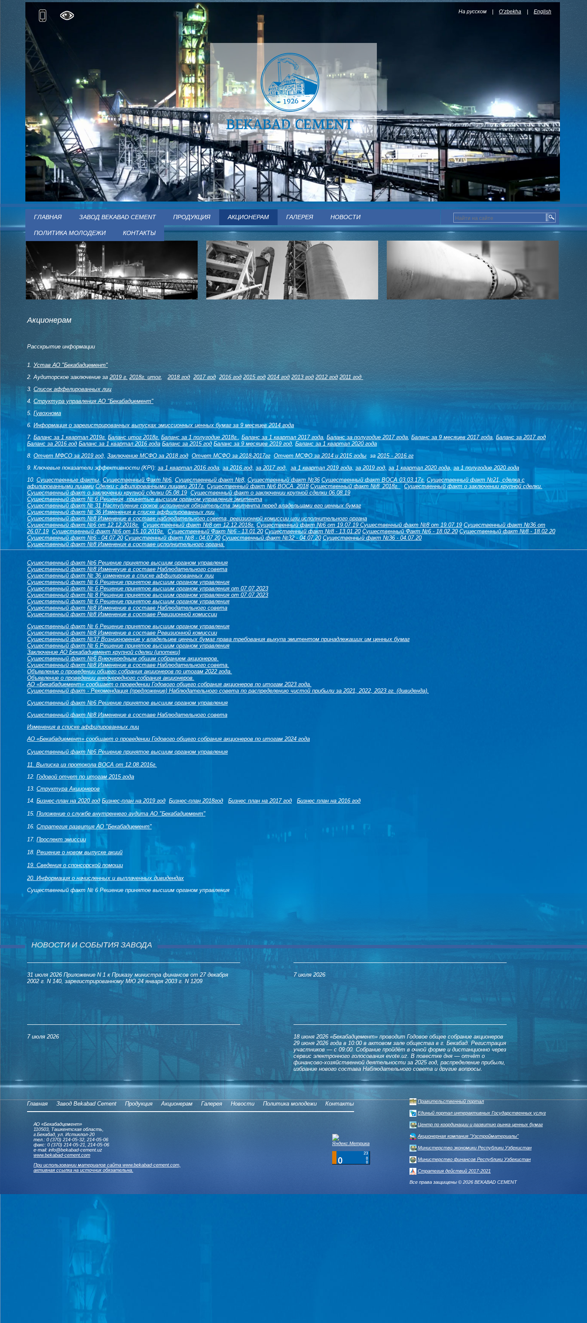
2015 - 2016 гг (395, 455)
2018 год (179, 377)
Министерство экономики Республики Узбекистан (475, 1147)
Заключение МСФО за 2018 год (147, 455)
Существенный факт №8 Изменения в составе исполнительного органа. (126, 544)
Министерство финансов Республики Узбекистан (474, 1159)
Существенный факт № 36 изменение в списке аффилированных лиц (120, 575)
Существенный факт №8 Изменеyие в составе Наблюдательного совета (127, 569)
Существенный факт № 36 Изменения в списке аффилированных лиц (120, 512)
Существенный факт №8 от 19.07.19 (411, 525)
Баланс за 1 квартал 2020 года (336, 443)
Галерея (299, 217)
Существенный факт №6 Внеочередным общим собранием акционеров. (123, 658)
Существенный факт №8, (210, 480)
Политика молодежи (70, 232)
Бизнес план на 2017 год (260, 800)
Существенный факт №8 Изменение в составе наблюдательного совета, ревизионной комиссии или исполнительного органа (197, 518)
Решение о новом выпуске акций (79, 852)
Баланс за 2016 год (52, 443)
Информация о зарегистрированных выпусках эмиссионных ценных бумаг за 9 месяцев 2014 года (164, 425)
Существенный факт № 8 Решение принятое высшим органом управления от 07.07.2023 (147, 595)
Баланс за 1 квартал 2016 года (119, 443)
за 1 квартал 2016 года (188, 467)
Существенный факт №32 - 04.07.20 (271, 538)
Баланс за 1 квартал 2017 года (282, 437)
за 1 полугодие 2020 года (486, 467)
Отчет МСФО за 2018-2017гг (231, 455)
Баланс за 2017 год (521, 437)
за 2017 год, (271, 467)
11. (31, 764)
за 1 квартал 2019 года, (322, 467)
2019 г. (119, 377)
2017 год (204, 377)
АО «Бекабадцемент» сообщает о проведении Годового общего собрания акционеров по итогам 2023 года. (169, 684)
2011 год (351, 377)
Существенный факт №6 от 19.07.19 (308, 525)
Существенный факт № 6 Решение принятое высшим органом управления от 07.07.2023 (147, 588)
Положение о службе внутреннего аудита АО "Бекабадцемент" (121, 813)
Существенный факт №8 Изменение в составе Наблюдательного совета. (128, 665)
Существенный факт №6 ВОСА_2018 (258, 486)
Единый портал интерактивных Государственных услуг (482, 1112)
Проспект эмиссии (61, 839)
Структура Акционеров (68, 788)
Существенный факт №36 (284, 480)
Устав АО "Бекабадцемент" (71, 365)
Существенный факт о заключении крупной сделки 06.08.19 (270, 492)
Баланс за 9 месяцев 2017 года (451, 437)
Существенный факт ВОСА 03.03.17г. (373, 480)
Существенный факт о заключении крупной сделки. (473, 486)
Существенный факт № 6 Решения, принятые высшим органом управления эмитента (144, 499)
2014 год (278, 377)
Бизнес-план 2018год (196, 800)
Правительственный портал (451, 1101)
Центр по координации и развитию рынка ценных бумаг (480, 1124)
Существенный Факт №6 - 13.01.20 (215, 531)
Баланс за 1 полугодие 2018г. (199, 437)
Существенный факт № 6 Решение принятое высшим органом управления (128, 582)
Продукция (192, 217)
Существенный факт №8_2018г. (355, 486)
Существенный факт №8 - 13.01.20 (313, 531)
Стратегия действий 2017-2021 (454, 1170)
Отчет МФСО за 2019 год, (69, 455)
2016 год (230, 377)
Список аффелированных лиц (72, 389)
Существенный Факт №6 (137, 480)
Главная (48, 217)
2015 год (254, 377)
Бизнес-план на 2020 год (68, 800)
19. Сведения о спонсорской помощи (75, 865)
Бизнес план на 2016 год (329, 800)
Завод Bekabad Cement (117, 217)
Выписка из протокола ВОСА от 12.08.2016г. (96, 764)
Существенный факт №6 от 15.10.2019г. (108, 531)
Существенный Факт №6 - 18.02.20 (410, 531)
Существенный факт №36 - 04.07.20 (372, 538)
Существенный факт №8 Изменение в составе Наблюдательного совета (127, 608)
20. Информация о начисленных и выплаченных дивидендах (105, 878)
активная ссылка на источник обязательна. (83, 1170)
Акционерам (248, 217)
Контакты (139, 232)
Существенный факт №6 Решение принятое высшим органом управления (127, 562)
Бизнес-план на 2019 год (133, 800)
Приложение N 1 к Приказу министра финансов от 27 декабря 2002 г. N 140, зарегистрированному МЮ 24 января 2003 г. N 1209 (127, 978)
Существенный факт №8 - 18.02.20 (507, 531)
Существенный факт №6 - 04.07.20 (75, 538)
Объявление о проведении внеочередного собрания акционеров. (110, 678)
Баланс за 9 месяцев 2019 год (253, 443)
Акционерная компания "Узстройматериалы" (468, 1136)
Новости (345, 217)
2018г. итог (145, 377)
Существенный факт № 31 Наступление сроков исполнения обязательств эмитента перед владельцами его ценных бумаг (194, 505)
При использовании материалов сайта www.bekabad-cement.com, (107, 1164)
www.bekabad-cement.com (62, 1155)
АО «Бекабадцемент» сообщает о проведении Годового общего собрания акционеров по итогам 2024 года (168, 739)
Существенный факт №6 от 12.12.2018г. (83, 525)
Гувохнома (47, 413)
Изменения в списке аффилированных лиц (83, 727)
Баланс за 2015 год (187, 443)
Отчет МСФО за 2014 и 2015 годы (320, 455)
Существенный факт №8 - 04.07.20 (172, 538)
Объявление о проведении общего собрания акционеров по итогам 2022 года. (129, 671)
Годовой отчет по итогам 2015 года (85, 776)
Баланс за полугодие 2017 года (367, 437)
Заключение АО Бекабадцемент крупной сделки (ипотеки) (103, 652)
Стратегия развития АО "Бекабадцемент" (94, 826)
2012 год (326, 377)
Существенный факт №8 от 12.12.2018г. (199, 525)
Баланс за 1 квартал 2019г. (70, 437)
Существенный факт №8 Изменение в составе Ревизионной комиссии (122, 614)
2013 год (302, 377)
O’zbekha (510, 12)
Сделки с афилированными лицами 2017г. (150, 486)
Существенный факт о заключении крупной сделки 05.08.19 (107, 492)
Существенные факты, (69, 480)
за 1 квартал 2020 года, (420, 467)
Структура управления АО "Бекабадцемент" (93, 401)
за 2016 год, (238, 467)
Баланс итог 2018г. (133, 437)
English (542, 12)
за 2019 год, (371, 467)
